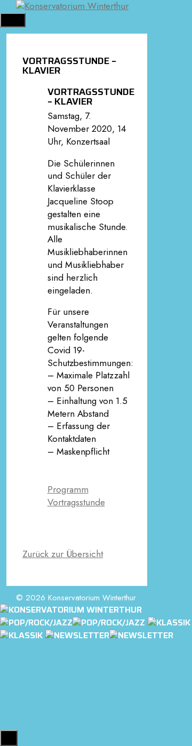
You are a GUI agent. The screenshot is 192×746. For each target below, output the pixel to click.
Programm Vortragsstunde (76, 496)
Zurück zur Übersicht (62, 553)
